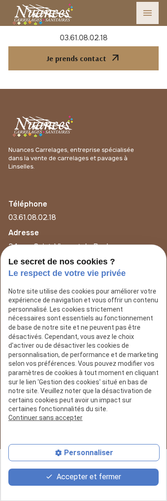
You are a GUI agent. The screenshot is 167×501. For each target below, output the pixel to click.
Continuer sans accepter (45, 417)
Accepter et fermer (88, 476)
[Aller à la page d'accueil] (43, 125)
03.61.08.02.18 (84, 38)
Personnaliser (88, 452)
